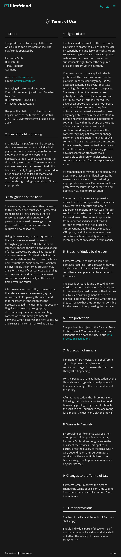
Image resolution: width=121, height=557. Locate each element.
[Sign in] (108, 6)
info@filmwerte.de (24, 81)
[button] (114, 6)
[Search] (101, 6)
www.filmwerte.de (22, 77)
